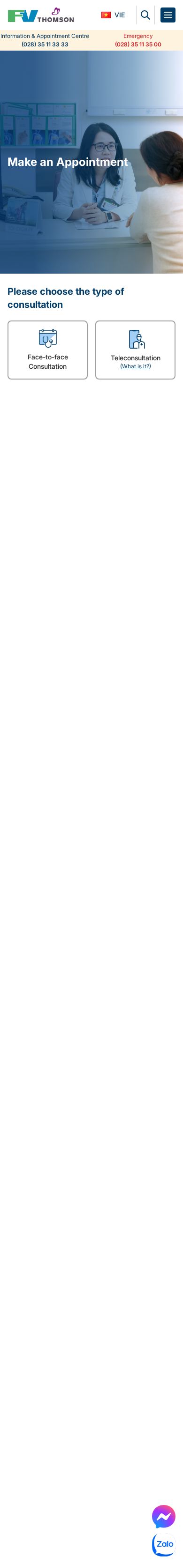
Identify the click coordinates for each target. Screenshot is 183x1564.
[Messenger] (163, 1516)
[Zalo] (163, 1545)
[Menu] (167, 14)
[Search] (145, 15)
